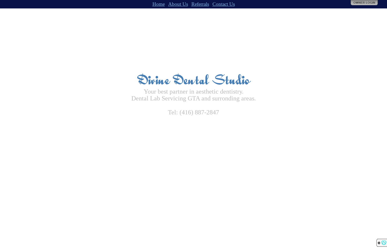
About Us (178, 4)
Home (158, 4)
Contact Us (223, 4)
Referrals (200, 4)
